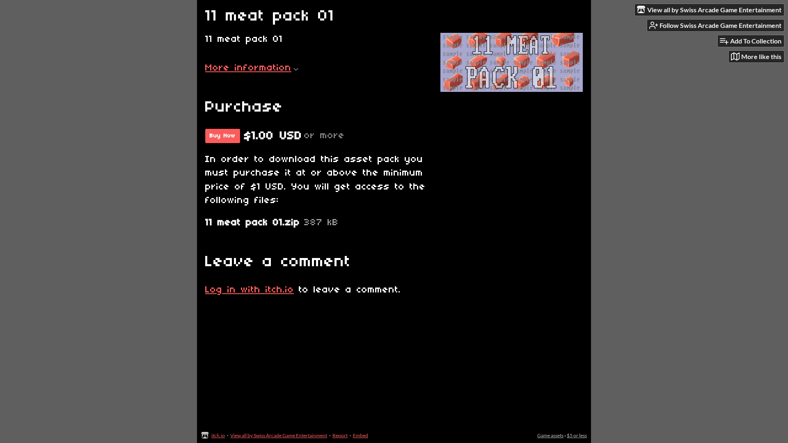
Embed (360, 435)
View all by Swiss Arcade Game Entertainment (278, 435)
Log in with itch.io (249, 290)
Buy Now (223, 136)
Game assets (550, 435)
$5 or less (577, 435)
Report (340, 435)
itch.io (218, 435)
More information (248, 68)
